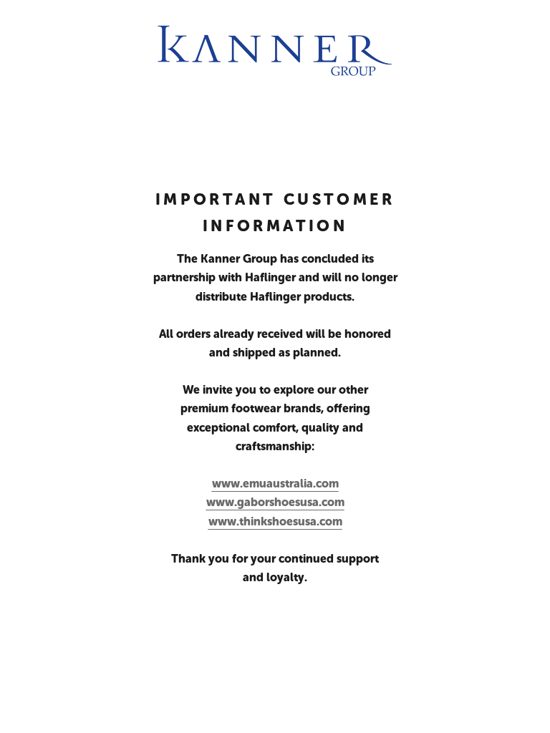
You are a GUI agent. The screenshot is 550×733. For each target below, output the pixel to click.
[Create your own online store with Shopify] (251, 708)
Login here (496, 708)
